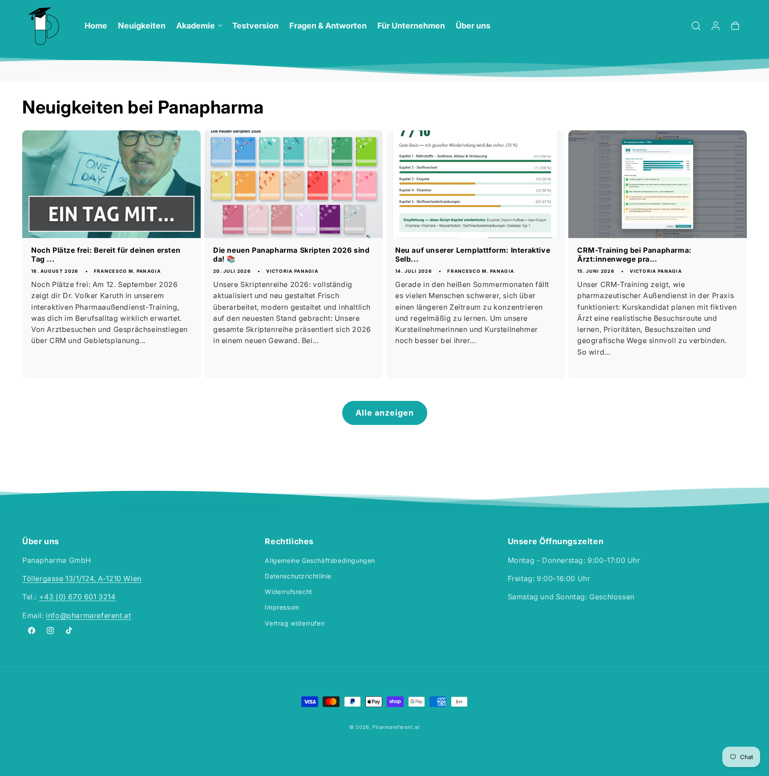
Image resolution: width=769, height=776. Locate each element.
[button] (199, 25)
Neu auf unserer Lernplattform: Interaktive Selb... (472, 255)
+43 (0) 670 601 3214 (77, 597)
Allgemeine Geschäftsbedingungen (320, 560)
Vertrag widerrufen (294, 623)
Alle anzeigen (385, 412)
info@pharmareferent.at (88, 615)
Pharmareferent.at (396, 727)
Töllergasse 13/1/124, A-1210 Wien (82, 578)
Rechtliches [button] (289, 541)
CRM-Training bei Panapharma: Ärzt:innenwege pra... (634, 255)
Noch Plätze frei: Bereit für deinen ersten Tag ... (105, 255)
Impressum (282, 607)
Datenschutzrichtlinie (298, 576)
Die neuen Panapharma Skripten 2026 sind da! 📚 (291, 255)
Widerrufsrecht (288, 591)
